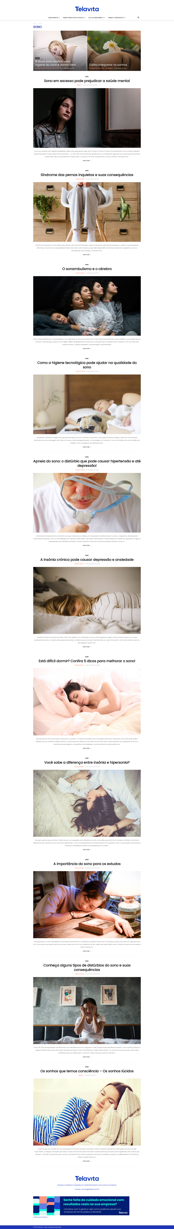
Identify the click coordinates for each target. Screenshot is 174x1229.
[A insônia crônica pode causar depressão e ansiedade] (87, 600)
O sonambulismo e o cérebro (87, 268)
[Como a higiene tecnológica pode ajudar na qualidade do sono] (87, 404)
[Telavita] (87, 9)
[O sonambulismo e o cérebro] (87, 306)
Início (35, 23)
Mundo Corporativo (116, 18)
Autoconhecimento (96, 18)
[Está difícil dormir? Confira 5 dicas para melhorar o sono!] (87, 701)
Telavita (78, 85)
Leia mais (86, 161)
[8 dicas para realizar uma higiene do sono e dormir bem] (60, 54)
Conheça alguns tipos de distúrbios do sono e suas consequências (87, 967)
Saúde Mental (53, 18)
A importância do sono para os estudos (87, 863)
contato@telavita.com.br (90, 1189)
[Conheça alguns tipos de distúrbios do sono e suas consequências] (87, 1010)
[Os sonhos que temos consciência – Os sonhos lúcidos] (87, 1111)
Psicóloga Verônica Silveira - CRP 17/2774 (47, 68)
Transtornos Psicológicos (73, 18)
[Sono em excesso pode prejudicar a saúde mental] (87, 118)
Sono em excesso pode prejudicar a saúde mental (87, 80)
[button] (138, 18)
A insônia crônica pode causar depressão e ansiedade (87, 559)
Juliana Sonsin (80, 179)
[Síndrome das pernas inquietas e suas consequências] (87, 212)
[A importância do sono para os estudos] (87, 904)
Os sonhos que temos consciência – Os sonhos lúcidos (87, 1071)
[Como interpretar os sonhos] (114, 54)
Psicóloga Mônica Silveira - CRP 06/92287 (101, 68)
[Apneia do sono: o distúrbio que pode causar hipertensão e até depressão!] (87, 503)
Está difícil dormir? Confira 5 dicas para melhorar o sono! (87, 661)
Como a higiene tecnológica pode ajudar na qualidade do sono (87, 365)
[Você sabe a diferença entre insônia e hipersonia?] (87, 803)
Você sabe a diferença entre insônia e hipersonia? (87, 762)
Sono (37, 58)
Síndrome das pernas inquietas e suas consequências (87, 174)
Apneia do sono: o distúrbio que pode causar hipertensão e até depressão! (87, 463)
